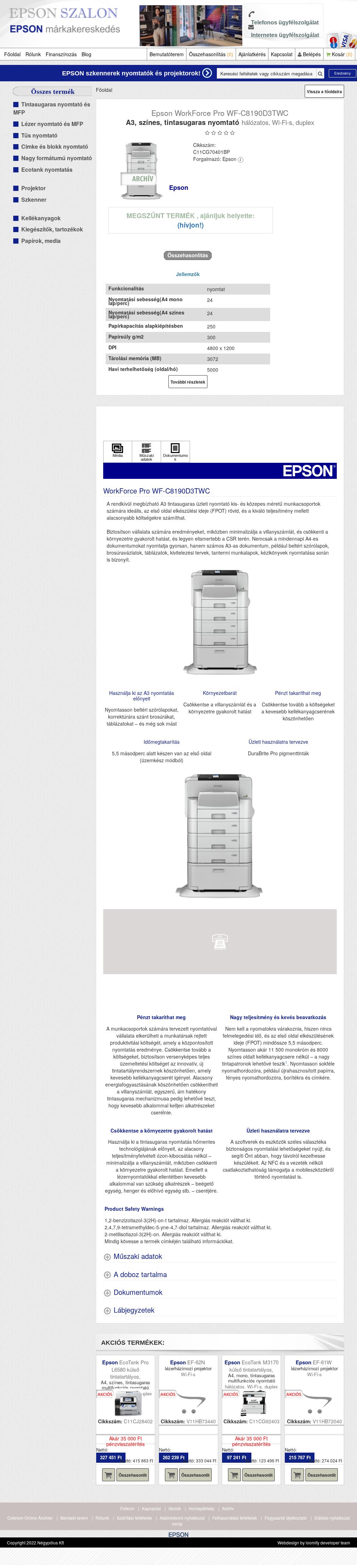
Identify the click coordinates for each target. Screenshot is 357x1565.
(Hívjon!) (190, 225)
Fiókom (127, 1508)
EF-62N (196, 1362)
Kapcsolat (282, 54)
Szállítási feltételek (134, 1518)
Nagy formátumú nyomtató (56, 158)
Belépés (311, 54)
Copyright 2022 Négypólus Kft (35, 1542)
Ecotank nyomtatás (47, 169)
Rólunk (33, 54)
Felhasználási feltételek (234, 1518)
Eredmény (342, 73)
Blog (86, 54)
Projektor (33, 188)
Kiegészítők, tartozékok (52, 229)
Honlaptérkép (201, 1508)
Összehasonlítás (211, 54)
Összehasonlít (133, 1475)
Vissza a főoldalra (324, 91)
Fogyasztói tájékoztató (286, 1518)
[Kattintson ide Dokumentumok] (175, 452)
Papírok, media (41, 241)
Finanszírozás (61, 54)
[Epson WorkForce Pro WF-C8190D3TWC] (142, 170)
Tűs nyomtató (39, 135)
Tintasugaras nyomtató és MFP (51, 108)
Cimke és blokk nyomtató (54, 146)
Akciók (174, 1508)
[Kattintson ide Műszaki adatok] (146, 452)
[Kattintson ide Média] (117, 452)
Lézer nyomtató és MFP (52, 124)
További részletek (187, 382)
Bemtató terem (74, 1518)
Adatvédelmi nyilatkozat (182, 1518)
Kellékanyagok (41, 218)
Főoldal (12, 54)
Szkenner (33, 199)
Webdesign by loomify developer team (314, 1542)
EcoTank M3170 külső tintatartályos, (254, 1365)
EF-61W (323, 1362)
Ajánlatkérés (252, 54)
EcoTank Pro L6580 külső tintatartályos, (129, 1369)
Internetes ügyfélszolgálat (285, 35)
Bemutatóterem (167, 54)
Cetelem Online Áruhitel (30, 1518)
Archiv (228, 1508)
